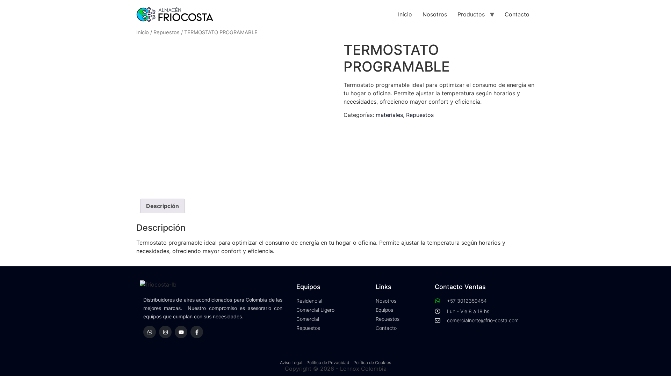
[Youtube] (181, 332)
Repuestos (166, 32)
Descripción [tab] (162, 205)
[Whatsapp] (149, 332)
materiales (389, 114)
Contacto (517, 14)
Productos (471, 14)
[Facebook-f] (196, 332)
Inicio (405, 14)
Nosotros (435, 14)
